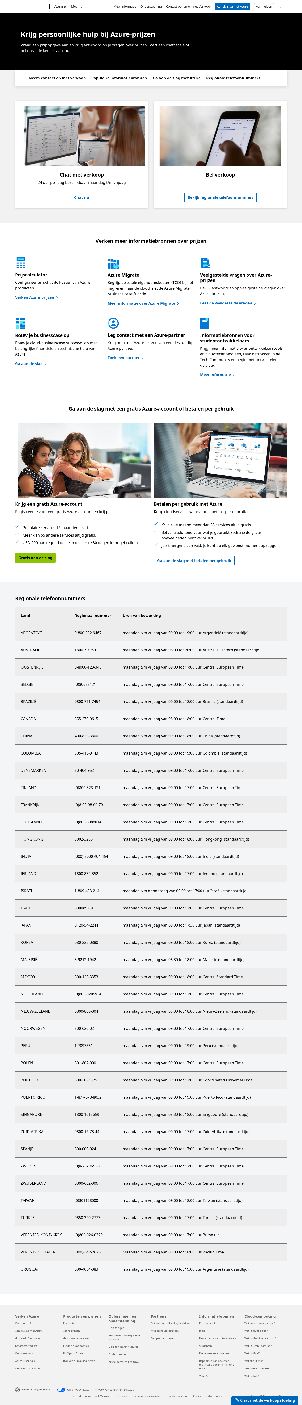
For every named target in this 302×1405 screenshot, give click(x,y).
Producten (69, 1323)
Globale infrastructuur (29, 1338)
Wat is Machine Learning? (260, 1338)
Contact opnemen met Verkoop (188, 6)
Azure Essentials (25, 1361)
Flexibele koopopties (76, 1345)
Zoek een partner (124, 357)
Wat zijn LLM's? (253, 1361)
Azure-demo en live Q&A (124, 1362)
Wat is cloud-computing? (259, 1323)
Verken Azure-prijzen (34, 297)
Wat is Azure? (23, 1323)
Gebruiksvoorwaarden (147, 1396)
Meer (75, 6)
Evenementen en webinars (215, 1353)
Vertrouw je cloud (26, 1353)
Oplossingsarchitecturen (124, 1346)
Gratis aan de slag (35, 557)
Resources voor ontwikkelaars (217, 1338)
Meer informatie (124, 6)
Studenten (205, 1345)
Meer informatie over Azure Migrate (141, 303)
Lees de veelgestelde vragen (226, 303)
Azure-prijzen (71, 1330)
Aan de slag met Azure (232, 6)
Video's (203, 1376)
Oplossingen (116, 1328)
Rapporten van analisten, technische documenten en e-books (217, 1364)
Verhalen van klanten (28, 1368)
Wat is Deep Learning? (258, 1345)
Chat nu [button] (81, 197)
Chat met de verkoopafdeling (267, 1400)
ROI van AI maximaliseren (79, 1361)
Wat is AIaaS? (252, 1353)
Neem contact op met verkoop (57, 78)
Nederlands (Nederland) (36, 1389)
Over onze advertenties (207, 1396)
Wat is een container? (257, 1368)
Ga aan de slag (29, 363)
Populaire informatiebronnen (119, 78)
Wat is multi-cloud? (256, 1330)
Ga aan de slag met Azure (177, 78)
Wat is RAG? (251, 1376)
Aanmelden (264, 6)
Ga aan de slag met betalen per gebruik (194, 560)
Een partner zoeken (163, 1338)
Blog (202, 1330)
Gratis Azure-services (76, 1338)
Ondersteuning (151, 6)
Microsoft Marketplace (165, 1330)
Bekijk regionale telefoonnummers (220, 197)
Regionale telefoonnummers (233, 78)
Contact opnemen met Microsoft (92, 1396)
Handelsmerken (177, 1396)
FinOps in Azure (73, 1353)
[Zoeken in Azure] (281, 6)
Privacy (122, 1396)
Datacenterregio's (26, 1345)
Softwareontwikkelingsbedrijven (171, 1323)
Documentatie (207, 1323)
